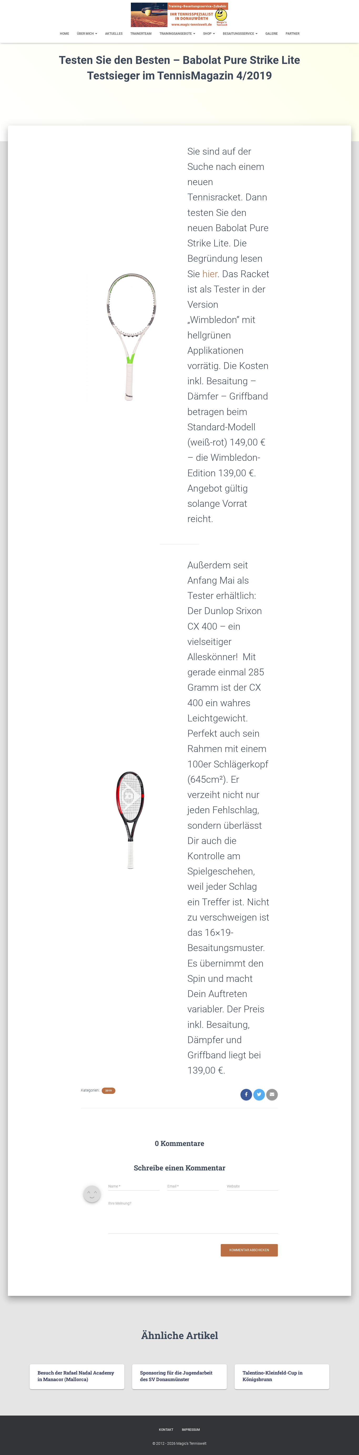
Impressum (191, 1430)
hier (209, 274)
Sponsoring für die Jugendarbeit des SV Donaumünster (176, 1376)
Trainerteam (141, 34)
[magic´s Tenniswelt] (179, 15)
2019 (108, 1090)
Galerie (271, 34)
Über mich (86, 34)
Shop (207, 34)
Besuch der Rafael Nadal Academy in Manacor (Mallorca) (76, 1376)
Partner (292, 34)
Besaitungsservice (239, 34)
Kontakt (166, 1430)
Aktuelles (113, 34)
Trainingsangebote (176, 34)
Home (64, 34)
